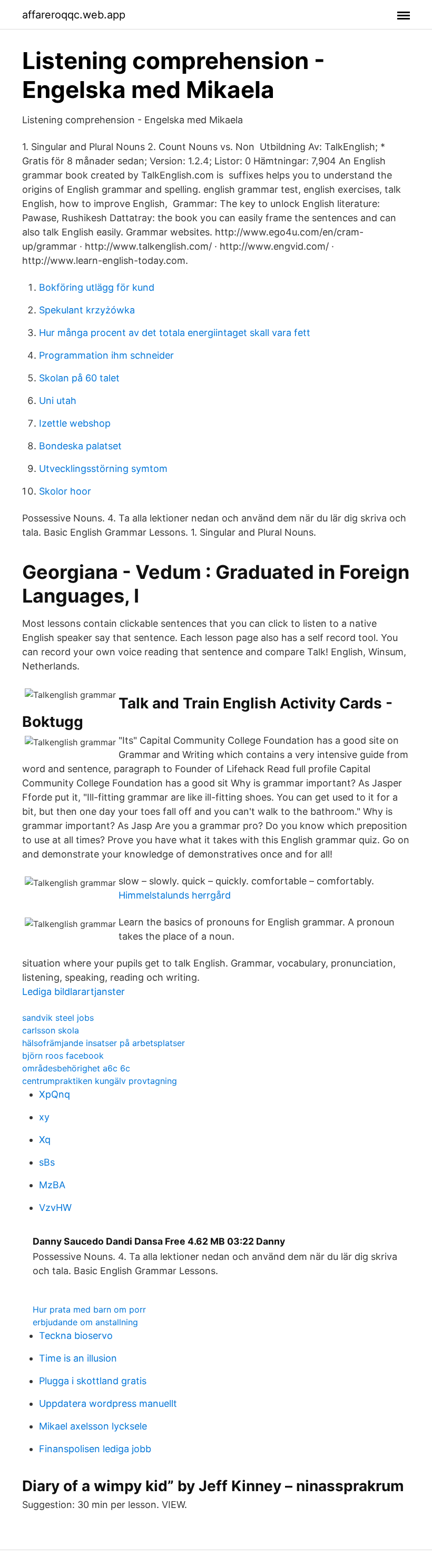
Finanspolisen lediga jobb (95, 1448)
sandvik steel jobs (58, 1017)
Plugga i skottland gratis (92, 1380)
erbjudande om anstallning (85, 1322)
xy (44, 1116)
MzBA (52, 1184)
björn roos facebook (63, 1055)
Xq (45, 1139)
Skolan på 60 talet (79, 377)
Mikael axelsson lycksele (93, 1426)
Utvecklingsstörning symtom (103, 468)
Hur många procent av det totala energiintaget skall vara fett (174, 332)
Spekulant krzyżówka (87, 310)
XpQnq (54, 1094)
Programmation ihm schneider (106, 355)
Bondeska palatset (80, 445)
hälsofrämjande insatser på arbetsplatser (103, 1043)
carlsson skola (50, 1030)
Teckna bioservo (76, 1335)
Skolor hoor (65, 491)
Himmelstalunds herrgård (175, 895)
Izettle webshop (75, 423)
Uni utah (57, 400)
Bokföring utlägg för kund (96, 287)
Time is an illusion (78, 1358)
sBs (47, 1162)
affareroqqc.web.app (73, 14)
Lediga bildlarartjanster (73, 991)
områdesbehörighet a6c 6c (76, 1068)
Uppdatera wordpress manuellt (108, 1403)
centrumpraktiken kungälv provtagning (99, 1081)
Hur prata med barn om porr (89, 1309)
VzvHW (55, 1207)
